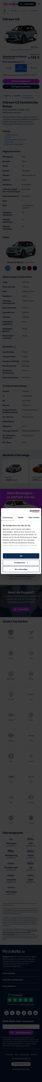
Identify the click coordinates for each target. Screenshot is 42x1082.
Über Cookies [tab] (34, 517)
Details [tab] (20, 517)
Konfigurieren (19, 563)
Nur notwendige (21, 569)
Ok (21, 556)
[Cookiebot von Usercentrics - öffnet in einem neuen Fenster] (29, 511)
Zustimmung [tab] (8, 517)
